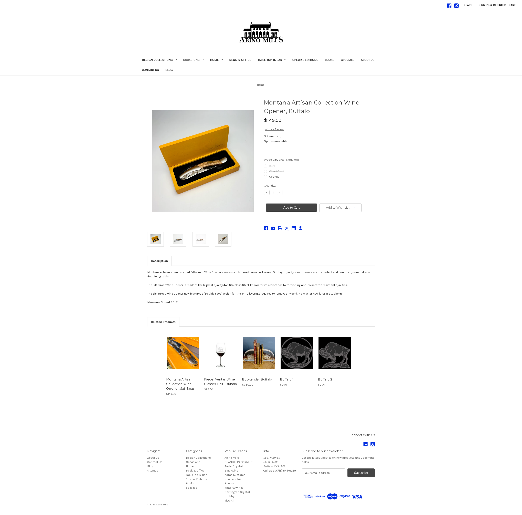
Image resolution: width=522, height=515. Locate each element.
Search (469, 5)
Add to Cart (183, 356)
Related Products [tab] (163, 322)
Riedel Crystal (234, 466)
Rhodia (229, 483)
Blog (169, 70)
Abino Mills (232, 457)
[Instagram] (456, 5)
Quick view (182, 349)
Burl (272, 166)
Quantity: (270, 185)
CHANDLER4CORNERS (239, 462)
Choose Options (221, 356)
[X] (287, 228)
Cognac (274, 176)
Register (499, 5)
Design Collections (157, 60)
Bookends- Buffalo (257, 379)
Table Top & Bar (270, 60)
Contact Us (150, 70)
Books (329, 60)
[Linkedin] (294, 228)
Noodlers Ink (233, 479)
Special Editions (305, 60)
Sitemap (152, 470)
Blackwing (231, 470)
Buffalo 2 (325, 379)
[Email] (273, 228)
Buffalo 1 (287, 379)
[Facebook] (449, 5)
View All (229, 500)
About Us (367, 60)
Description (159, 261)
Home (214, 60)
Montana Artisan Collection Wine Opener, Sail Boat (180, 383)
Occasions (191, 60)
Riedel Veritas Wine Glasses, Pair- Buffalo (220, 381)
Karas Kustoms (235, 475)
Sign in (484, 5)
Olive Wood (276, 171)
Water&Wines (234, 487)
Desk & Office (240, 60)
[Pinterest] (301, 228)
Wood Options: (282, 159)
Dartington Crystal (237, 492)
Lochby (229, 496)
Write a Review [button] (274, 129)
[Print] (280, 228)
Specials (347, 60)
